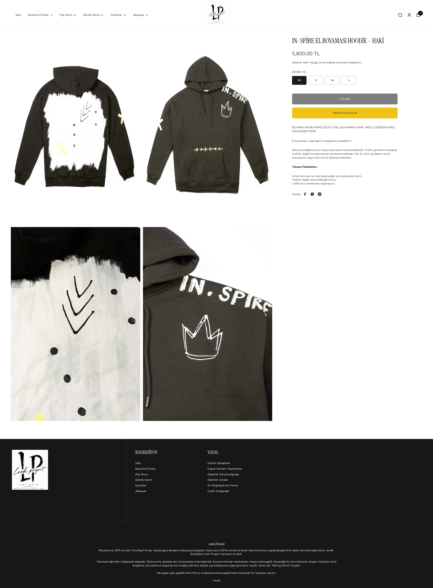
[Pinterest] (319, 194)
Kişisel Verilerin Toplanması (224, 468)
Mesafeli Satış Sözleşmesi (223, 474)
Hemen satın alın (345, 113)
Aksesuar (138, 14)
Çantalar (116, 14)
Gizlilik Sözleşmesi (218, 463)
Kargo (314, 62)
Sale (18, 14)
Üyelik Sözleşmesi (218, 491)
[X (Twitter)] (312, 194)
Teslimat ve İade (217, 479)
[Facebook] (305, 194)
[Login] (409, 15)
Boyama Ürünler (38, 14)
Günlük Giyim (91, 14)
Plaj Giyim (66, 14)
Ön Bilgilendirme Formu (222, 485)
